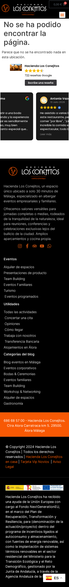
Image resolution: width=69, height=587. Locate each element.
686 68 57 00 (14, 420)
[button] (62, 15)
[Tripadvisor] (34, 246)
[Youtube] (42, 246)
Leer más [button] (11, 134)
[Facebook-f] (27, 246)
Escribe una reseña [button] (40, 83)
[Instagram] (20, 246)
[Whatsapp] (49, 246)
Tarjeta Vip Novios (34, 462)
